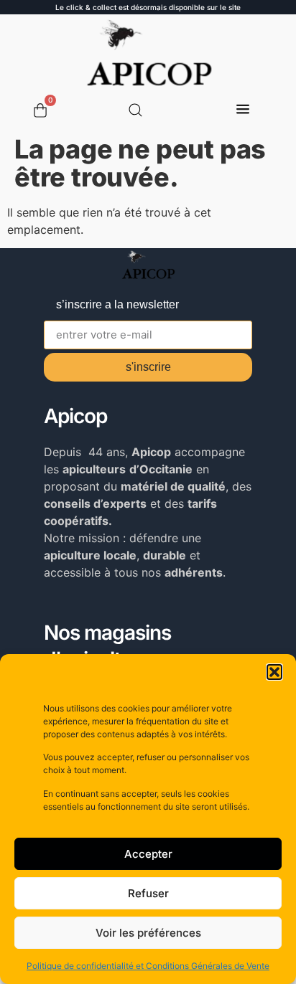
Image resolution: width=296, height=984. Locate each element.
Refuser (148, 893)
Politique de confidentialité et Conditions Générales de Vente (148, 965)
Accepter (148, 854)
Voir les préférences (148, 933)
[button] (274, 672)
